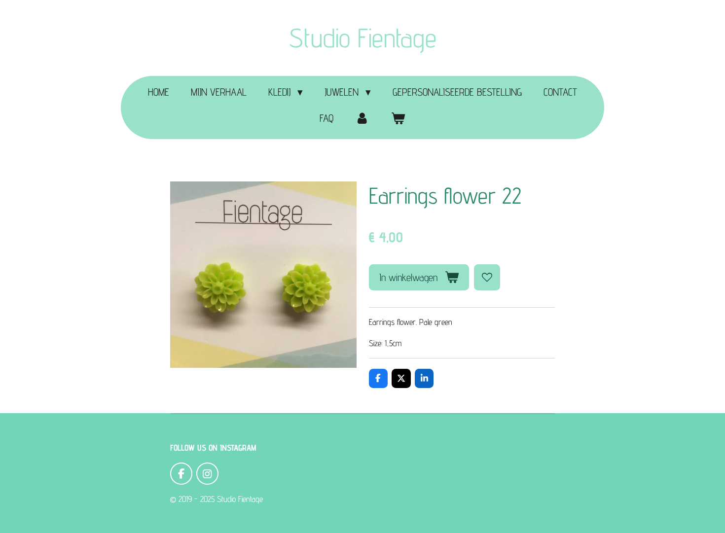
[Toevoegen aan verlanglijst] (487, 277)
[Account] (362, 118)
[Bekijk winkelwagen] (398, 118)
